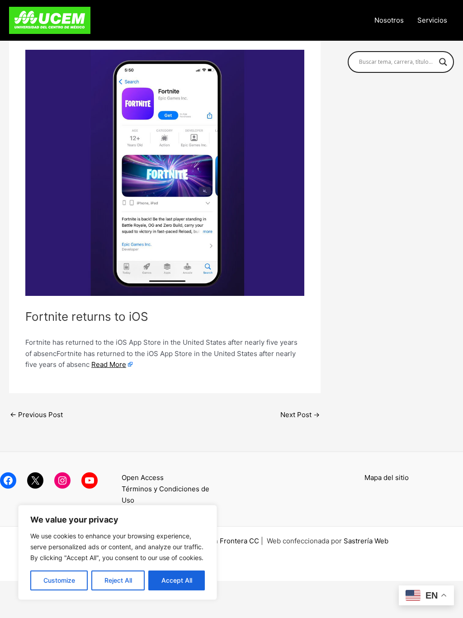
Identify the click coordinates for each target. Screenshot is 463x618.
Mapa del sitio (386, 477)
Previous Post (36, 414)
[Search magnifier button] (443, 62)
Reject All (118, 580)
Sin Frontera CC (233, 541)
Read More (108, 364)
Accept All (176, 580)
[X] (35, 480)
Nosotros (389, 20)
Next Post (300, 414)
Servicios (432, 20)
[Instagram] (62, 480)
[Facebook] (8, 480)
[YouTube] (89, 480)
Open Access (143, 477)
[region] (117, 552)
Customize (59, 580)
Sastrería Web (366, 541)
